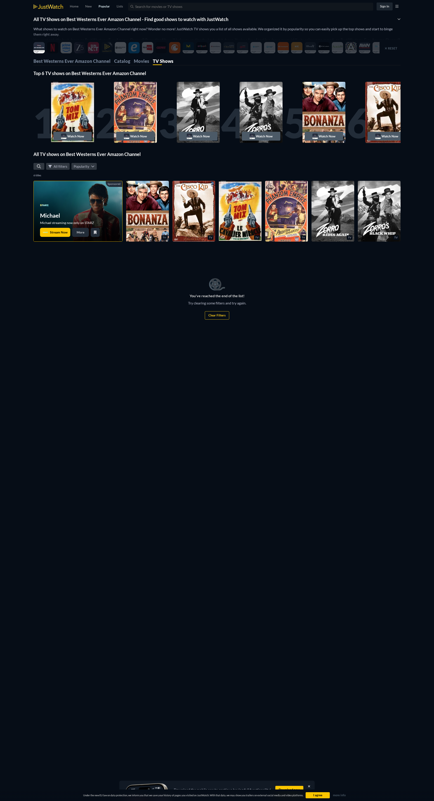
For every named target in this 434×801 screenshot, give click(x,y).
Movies (141, 61)
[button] (72, 112)
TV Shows (163, 61)
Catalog (122, 61)
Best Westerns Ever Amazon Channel (72, 61)
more (80, 232)
